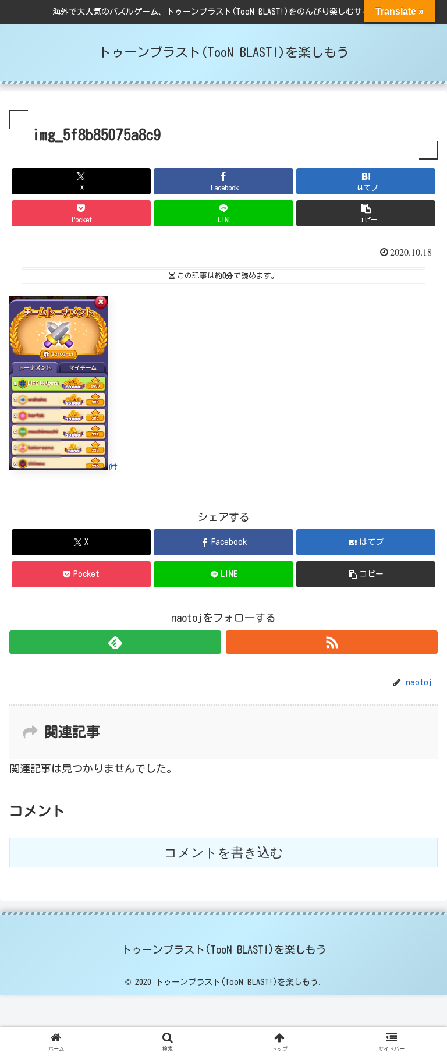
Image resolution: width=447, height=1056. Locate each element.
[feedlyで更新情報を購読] (115, 642)
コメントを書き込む (223, 852)
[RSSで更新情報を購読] (332, 642)
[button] (365, 213)
